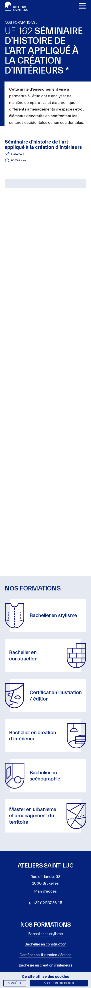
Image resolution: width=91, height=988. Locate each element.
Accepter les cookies (59, 983)
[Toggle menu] (82, 6)
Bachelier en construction (45, 944)
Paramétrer (14, 983)
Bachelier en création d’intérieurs (45, 965)
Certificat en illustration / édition (45, 955)
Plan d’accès (45, 891)
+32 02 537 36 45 (47, 903)
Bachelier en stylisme (45, 934)
